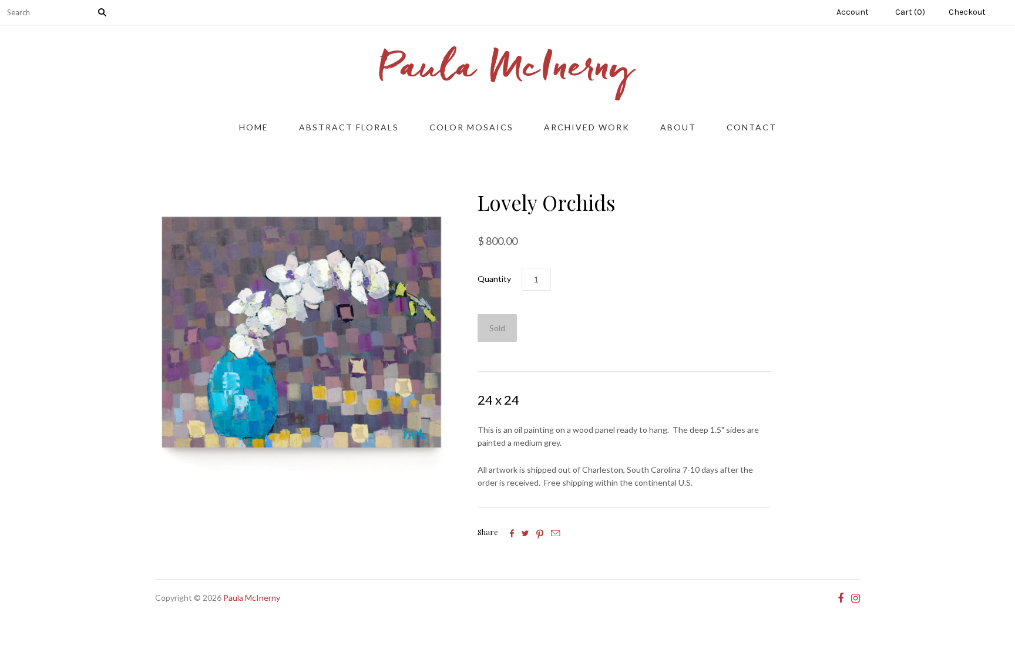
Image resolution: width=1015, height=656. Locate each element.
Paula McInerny (251, 598)
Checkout (967, 12)
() (910, 12)
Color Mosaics (471, 127)
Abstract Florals (349, 127)
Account (852, 12)
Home (253, 127)
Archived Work (587, 127)
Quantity (494, 279)
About (678, 127)
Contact (752, 127)
